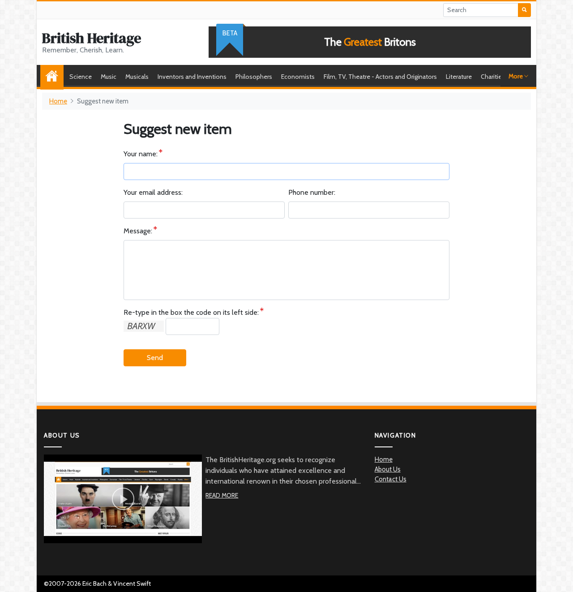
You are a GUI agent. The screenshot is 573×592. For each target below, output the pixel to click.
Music (108, 77)
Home (54, 76)
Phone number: (311, 192)
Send (155, 357)
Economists (298, 77)
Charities (493, 77)
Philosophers (253, 77)
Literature (459, 77)
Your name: (141, 154)
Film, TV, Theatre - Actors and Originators (380, 77)
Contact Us (390, 479)
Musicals (137, 77)
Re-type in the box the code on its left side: (191, 312)
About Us (388, 469)
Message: (138, 231)
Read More (221, 495)
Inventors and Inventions (192, 77)
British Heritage (91, 38)
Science (80, 77)
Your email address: (153, 192)
